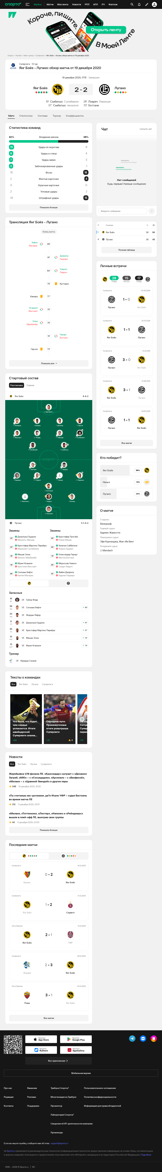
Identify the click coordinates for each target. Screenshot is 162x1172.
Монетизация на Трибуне (63, 1097)
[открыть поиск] (132, 4)
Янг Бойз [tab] (22, 764)
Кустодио (64, 283)
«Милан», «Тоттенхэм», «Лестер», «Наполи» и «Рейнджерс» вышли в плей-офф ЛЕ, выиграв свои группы (46, 815)
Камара (34, 296)
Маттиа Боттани (66, 557)
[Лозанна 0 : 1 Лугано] (115, 92)
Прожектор (56, 1105)
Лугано (120, 88)
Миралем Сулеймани (28, 548)
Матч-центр (29, 55)
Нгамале (33, 307)
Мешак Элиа (24, 554)
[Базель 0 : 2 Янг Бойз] (46, 92)
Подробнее (146, 1154)
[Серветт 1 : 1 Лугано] (118, 92)
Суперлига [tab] (46, 764)
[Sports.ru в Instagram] (154, 1039)
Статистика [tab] (26, 115)
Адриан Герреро (67, 575)
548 (14, 786)
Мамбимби (32, 324)
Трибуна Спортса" (60, 1088)
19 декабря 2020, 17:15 (74, 77)
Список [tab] (30, 385)
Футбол (19, 55)
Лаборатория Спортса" (62, 1114)
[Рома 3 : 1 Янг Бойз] (36, 92)
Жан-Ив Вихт (126, 541)
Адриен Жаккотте (110, 532)
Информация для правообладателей (102, 1105)
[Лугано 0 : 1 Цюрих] (123, 92)
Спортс (11, 55)
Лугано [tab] (33, 764)
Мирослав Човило (67, 563)
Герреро (64, 259)
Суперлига (39, 55)
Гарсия (34, 349)
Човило (63, 269)
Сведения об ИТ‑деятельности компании (72, 1123)
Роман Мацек (65, 539)
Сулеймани (71, 101)
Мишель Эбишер (26, 539)
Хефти (35, 242)
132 (14, 804)
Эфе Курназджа (109, 541)
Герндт (63, 334)
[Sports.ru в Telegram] (133, 1039)
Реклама (31, 1097)
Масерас (33, 245)
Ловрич (93, 101)
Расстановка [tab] (16, 385)
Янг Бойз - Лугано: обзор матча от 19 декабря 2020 (67, 55)
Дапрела (64, 255)
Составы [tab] (43, 115)
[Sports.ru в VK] (143, 1039)
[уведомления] (139, 4)
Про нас (8, 1088)
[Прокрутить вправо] (82, 719)
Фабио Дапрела (66, 572)
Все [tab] (12, 764)
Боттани (93, 105)
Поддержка (33, 1105)
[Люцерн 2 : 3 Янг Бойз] (39, 92)
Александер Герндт (68, 554)
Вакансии (32, 1088)
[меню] (27, 4)
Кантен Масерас (25, 575)
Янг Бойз (40, 88)
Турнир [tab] (57, 115)
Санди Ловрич (66, 566)
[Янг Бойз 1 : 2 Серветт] (44, 92)
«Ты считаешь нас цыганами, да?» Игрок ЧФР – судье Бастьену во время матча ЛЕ (48, 797)
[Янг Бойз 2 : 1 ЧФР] (41, 92)
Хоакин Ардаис (66, 548)
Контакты (8, 1105)
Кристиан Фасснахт (27, 566)
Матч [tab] (11, 115)
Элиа (35, 321)
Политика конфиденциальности (100, 1097)
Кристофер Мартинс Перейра (32, 545)
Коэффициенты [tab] (75, 115)
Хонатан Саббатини (68, 545)
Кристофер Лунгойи (68, 536)
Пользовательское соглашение (100, 1088)
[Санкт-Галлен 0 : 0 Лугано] (126, 92)
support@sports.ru (59, 1143)
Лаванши (105, 101)
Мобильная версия (81, 1073)
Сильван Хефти (25, 572)
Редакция (8, 1097)
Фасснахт (33, 311)
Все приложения (56, 1060)
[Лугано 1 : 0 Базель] (121, 92)
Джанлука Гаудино (27, 536)
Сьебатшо (56, 101)
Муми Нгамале (25, 563)
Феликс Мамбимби (27, 557)
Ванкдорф (106, 523)
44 (13, 822)
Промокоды (57, 1132)
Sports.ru (11, 1150)
